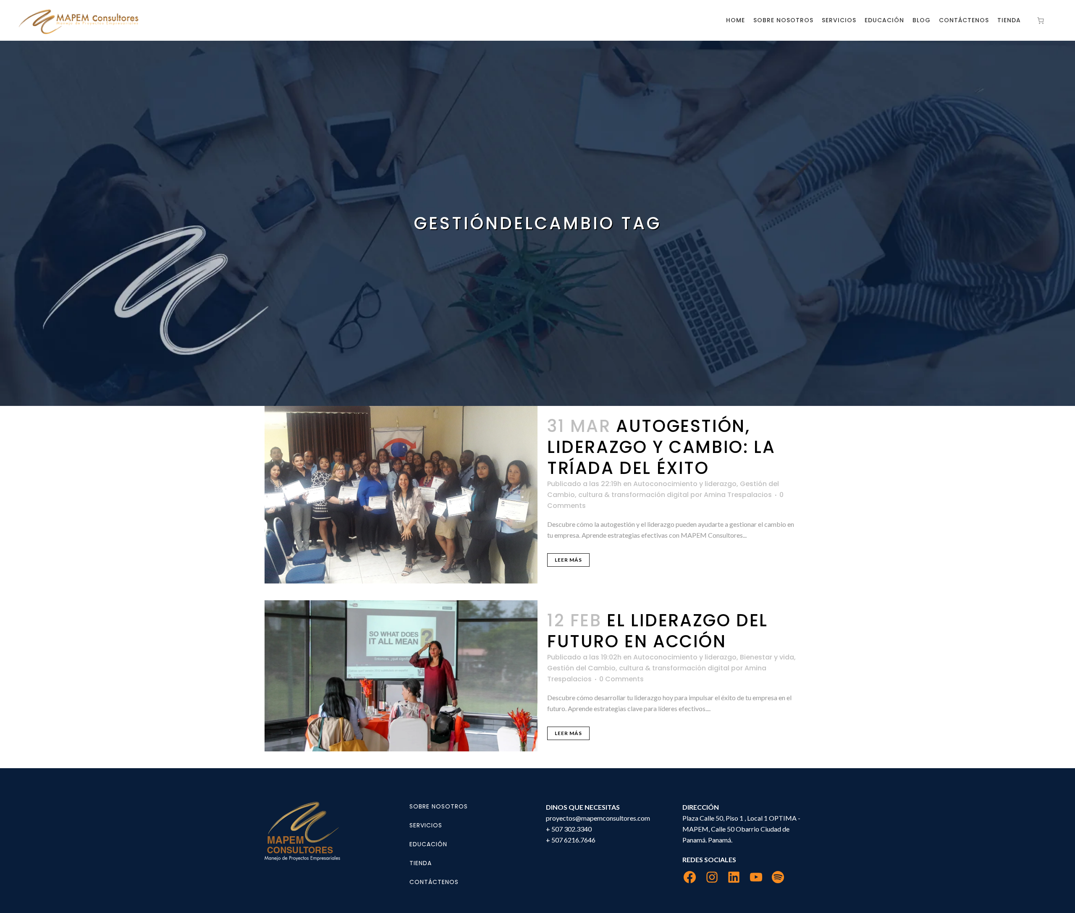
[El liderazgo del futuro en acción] (401, 675)
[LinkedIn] (733, 877)
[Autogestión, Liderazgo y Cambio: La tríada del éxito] (401, 494)
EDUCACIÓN (428, 844)
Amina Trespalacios (738, 495)
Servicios (425, 825)
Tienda (420, 863)
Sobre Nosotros (438, 806)
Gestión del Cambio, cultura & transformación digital (638, 668)
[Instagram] (712, 877)
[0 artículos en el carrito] (1040, 20)
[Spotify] (778, 877)
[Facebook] (689, 877)
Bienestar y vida (767, 657)
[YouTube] (756, 877)
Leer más (568, 560)
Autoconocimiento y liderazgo (685, 484)
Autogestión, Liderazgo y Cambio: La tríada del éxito (661, 447)
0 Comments (621, 679)
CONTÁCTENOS (434, 882)
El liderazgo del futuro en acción (657, 631)
